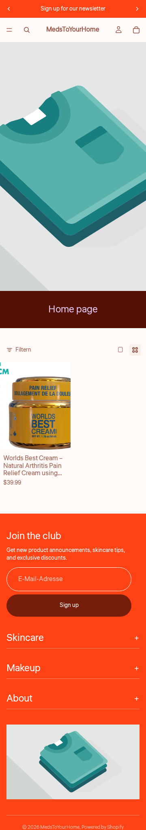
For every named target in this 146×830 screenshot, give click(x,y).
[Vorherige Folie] (9, 9)
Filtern (23, 350)
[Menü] (9, 30)
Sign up (69, 605)
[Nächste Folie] (137, 9)
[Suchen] (27, 30)
